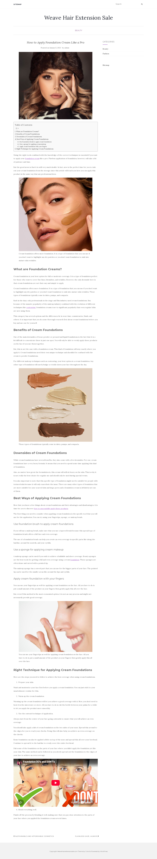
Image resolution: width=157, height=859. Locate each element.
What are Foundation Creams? (27, 131)
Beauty (78, 30)
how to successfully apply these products (51, 508)
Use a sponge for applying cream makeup (33, 144)
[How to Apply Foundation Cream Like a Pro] (55, 85)
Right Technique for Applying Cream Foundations (34, 149)
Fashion (106, 54)
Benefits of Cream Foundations (28, 134)
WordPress (104, 851)
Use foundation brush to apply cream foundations (36, 142)
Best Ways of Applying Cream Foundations (33, 139)
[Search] (142, 4)
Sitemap (17, 4)
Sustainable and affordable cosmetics (34, 836)
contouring (31, 307)
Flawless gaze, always (86, 836)
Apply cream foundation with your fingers (33, 146)
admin (66, 48)
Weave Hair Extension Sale (78, 17)
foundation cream (32, 158)
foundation (74, 560)
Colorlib (88, 851)
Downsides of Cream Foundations (29, 137)
